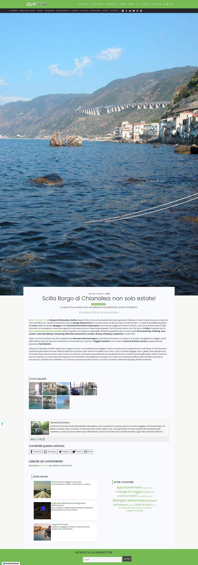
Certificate (111, 4)
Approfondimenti (129, 487)
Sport (40, 10)
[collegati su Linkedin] (123, 10)
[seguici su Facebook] (126, 10)
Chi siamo (83, 4)
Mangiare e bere (27, 10)
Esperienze (95, 10)
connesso (44, 465)
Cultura (84, 10)
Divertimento (63, 10)
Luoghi (122, 4)
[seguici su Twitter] (130, 10)
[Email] (32, 439)
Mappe (131, 4)
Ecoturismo (96, 4)
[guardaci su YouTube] (134, 10)
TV (137, 4)
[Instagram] (37, 439)
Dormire (13, 10)
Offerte (114, 10)
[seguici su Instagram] (137, 10)
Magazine (157, 4)
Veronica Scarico (60, 422)
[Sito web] (34, 439)
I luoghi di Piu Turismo (145, 496)
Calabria (99, 293)
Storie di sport (143, 504)
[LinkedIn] (44, 439)
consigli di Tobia (147, 488)
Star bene (131, 505)
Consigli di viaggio (98, 304)
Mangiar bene (124, 500)
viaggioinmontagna (134, 510)
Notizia (140, 500)
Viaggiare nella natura (143, 508)
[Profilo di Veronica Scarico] (40, 428)
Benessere (50, 10)
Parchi (75, 10)
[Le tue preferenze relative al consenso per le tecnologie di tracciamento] (2, 424)
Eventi (105, 10)
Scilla (92, 293)
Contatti (146, 4)
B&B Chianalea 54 (38, 320)
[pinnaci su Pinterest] (141, 10)
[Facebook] (40, 439)
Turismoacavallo (128, 508)
